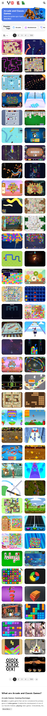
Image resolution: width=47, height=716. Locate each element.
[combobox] (5, 35)
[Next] (42, 27)
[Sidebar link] (3, 3)
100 (31, 35)
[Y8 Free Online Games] (10, 3)
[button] (7, 19)
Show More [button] (6, 709)
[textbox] (5, 35)
